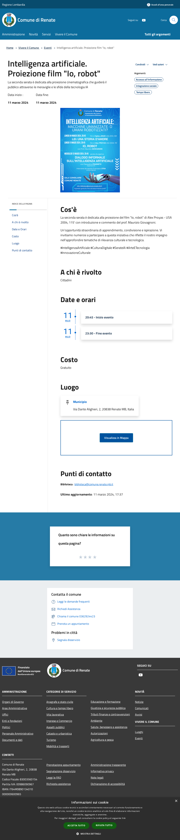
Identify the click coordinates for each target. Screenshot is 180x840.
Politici (6, 727)
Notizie (139, 702)
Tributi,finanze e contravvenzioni (110, 714)
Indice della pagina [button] (22, 203)
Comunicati (142, 708)
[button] (90, 834)
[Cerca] (173, 20)
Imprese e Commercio (59, 721)
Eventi (48, 48)
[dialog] (90, 818)
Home (9, 48)
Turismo (51, 740)
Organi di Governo (13, 702)
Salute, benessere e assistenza (109, 727)
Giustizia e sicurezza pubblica (108, 708)
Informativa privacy (102, 771)
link (124, 818)
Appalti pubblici (55, 727)
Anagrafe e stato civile (59, 702)
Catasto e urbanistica (59, 733)
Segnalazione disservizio (60, 771)
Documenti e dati (12, 740)
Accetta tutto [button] (76, 825)
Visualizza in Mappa (116, 438)
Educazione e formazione (105, 702)
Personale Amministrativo (17, 733)
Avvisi (138, 714)
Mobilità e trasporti (57, 746)
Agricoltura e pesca (102, 740)
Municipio (80, 401)
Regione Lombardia (13, 4)
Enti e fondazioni (12, 721)
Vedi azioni (158, 64)
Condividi (141, 64)
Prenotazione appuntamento (63, 765)
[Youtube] (142, 19)
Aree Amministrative (14, 708)
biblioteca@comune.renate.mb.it (94, 484)
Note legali (97, 777)
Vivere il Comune (29, 48)
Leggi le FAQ (53, 777)
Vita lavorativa (55, 714)
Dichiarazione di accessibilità (108, 784)
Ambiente (96, 721)
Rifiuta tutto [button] (104, 825)
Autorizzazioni (99, 733)
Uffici (5, 714)
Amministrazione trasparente (108, 765)
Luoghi (139, 732)
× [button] (176, 801)
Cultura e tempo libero (59, 708)
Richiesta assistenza (58, 784)
